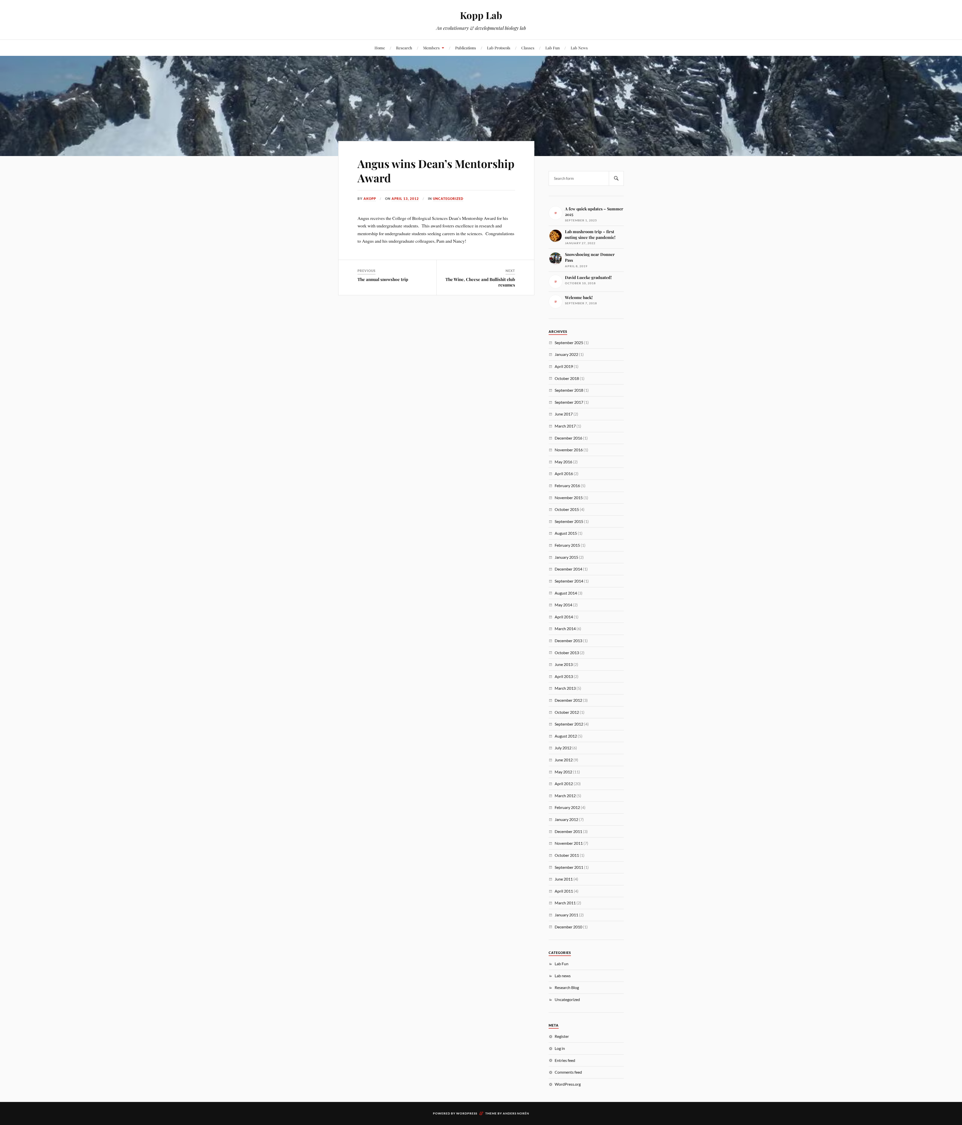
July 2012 (563, 747)
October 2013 (567, 652)
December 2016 (568, 438)
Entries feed (565, 1060)
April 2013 (564, 676)
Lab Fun (552, 47)
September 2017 (569, 402)
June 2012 (564, 759)
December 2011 (568, 831)
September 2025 (569, 342)
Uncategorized (448, 199)
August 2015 (566, 533)
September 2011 (569, 867)
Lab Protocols (498, 47)
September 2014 (569, 581)
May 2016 (563, 461)
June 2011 (564, 879)
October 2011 (567, 855)
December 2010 (568, 926)
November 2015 (569, 497)
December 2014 (568, 569)
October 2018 (567, 378)
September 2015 (569, 521)
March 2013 (565, 688)
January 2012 (566, 819)
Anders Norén (516, 1113)
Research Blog (567, 987)
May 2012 (563, 771)
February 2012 (567, 807)
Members (431, 47)
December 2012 (568, 700)
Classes (527, 47)
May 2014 (563, 604)
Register (562, 1036)
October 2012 (567, 712)
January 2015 (566, 557)
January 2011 (566, 914)
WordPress (466, 1113)
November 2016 (569, 449)
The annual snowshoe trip (382, 279)
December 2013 (568, 640)
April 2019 (564, 366)
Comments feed (568, 1072)
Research (404, 47)
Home (380, 47)
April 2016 (564, 473)
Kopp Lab (481, 15)
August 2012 (566, 736)
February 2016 (567, 485)
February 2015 (567, 545)
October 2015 (567, 509)
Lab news (563, 975)
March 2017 (565, 426)
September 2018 (569, 390)
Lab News (579, 47)
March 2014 (565, 628)
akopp (370, 199)
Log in (560, 1048)
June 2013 (564, 664)
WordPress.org (568, 1084)
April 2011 (564, 891)
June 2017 (564, 413)
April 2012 (564, 783)
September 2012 (569, 724)
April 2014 (564, 616)
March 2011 (565, 902)
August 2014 (566, 593)
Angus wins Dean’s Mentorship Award (436, 170)
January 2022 (566, 354)
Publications (465, 47)
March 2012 (565, 795)
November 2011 (569, 843)
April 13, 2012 (405, 199)
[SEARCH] (616, 178)
